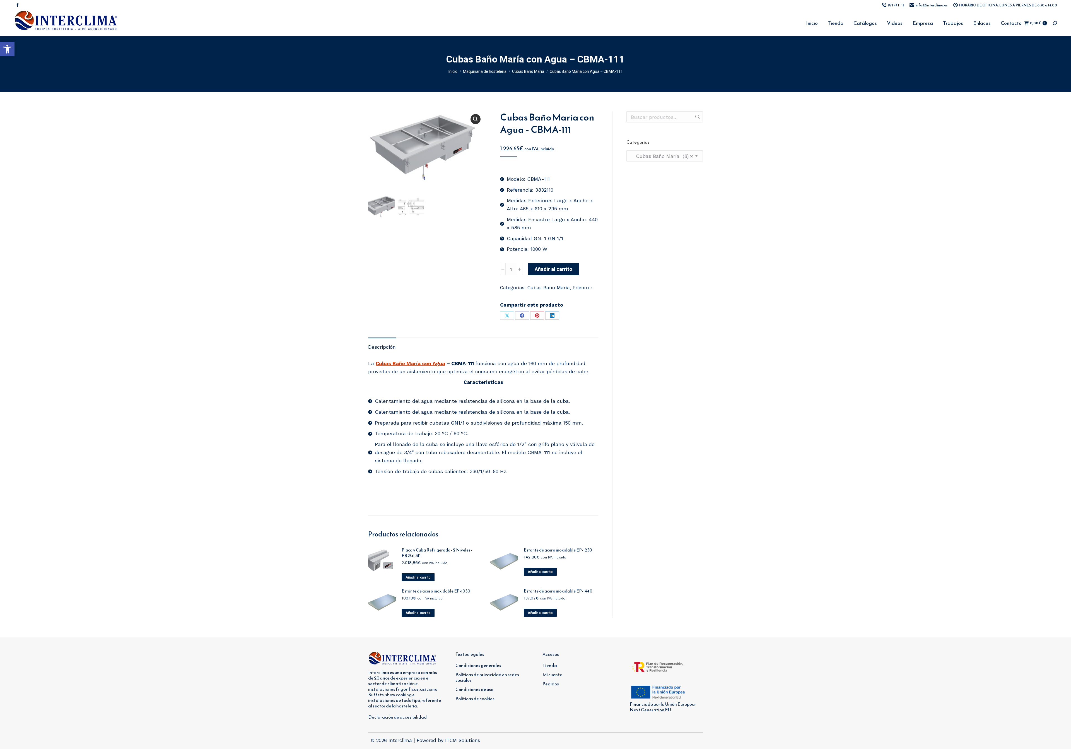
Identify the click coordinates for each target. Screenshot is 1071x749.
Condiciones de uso (474, 689)
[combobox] (664, 156)
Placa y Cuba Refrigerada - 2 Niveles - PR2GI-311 (437, 552)
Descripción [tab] (382, 347)
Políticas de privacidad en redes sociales (487, 677)
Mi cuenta (552, 674)
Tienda (549, 665)
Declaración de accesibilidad (397, 717)
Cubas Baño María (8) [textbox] (662, 156)
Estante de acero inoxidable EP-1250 (558, 550)
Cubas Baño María (548, 287)
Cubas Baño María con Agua (410, 363)
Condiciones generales (478, 665)
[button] (7, 49)
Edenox (581, 287)
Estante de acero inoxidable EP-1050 (436, 591)
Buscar (697, 116)
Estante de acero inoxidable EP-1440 (558, 591)
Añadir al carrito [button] (418, 577)
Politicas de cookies (475, 698)
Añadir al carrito (553, 269)
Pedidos (550, 684)
